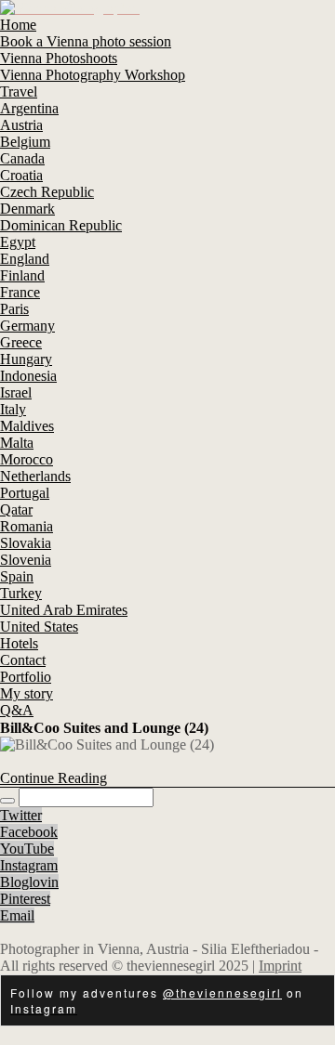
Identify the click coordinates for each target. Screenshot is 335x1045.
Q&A (17, 710)
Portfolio (25, 677)
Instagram (29, 865)
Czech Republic (47, 192)
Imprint (280, 965)
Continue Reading (53, 778)
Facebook (29, 832)
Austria (21, 125)
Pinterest (25, 899)
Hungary (26, 359)
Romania (26, 526)
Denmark (27, 208)
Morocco (26, 459)
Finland (22, 275)
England (24, 259)
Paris (14, 309)
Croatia (21, 175)
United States (39, 626)
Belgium (25, 142)
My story (26, 693)
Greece (21, 342)
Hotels (19, 643)
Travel (18, 91)
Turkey (21, 593)
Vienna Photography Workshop (92, 75)
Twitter (21, 815)
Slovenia (25, 560)
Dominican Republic (61, 225)
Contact (23, 660)
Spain (17, 576)
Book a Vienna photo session (85, 41)
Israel (16, 392)
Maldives (27, 426)
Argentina (29, 108)
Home (18, 25)
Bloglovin (29, 882)
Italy (13, 409)
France (20, 292)
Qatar (16, 509)
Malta (17, 443)
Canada (22, 158)
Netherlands (35, 476)
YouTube (27, 848)
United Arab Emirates (63, 610)
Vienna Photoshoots (58, 58)
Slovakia (25, 543)
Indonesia (28, 376)
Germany (27, 325)
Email (17, 915)
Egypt (17, 242)
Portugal (24, 493)
